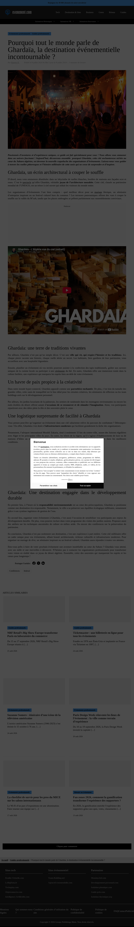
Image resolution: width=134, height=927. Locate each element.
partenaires (45, 447)
